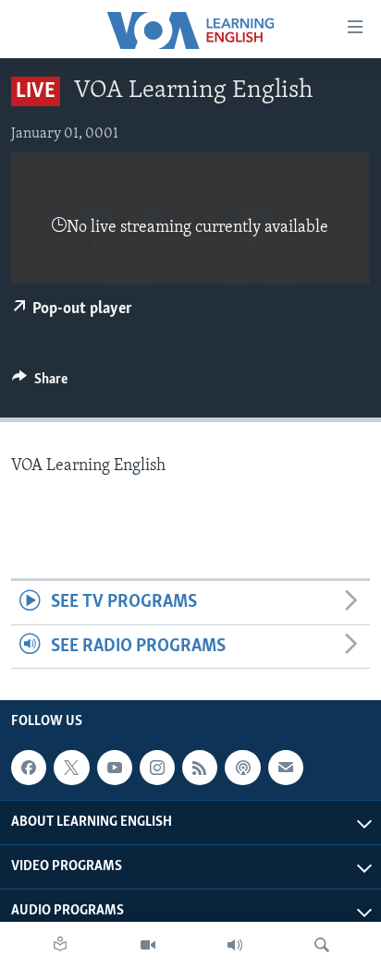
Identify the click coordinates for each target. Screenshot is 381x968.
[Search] (322, 945)
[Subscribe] (285, 767)
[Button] (40, 383)
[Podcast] (242, 767)
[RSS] (199, 767)
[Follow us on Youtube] (114, 767)
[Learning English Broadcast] (235, 945)
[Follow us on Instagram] (157, 767)
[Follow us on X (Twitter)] (71, 767)
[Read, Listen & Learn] (60, 945)
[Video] (148, 945)
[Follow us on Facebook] (28, 767)
